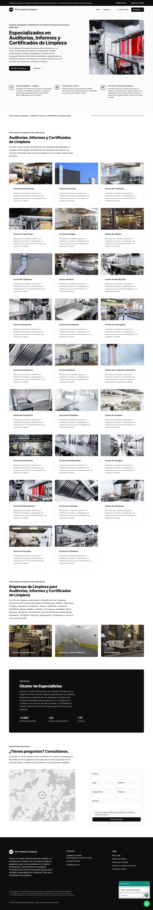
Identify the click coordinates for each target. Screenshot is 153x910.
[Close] (147, 883)
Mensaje (96, 801)
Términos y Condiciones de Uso (124, 866)
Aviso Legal (116, 855)
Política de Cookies (119, 859)
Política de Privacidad (116, 812)
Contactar (136, 9)
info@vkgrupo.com (73, 865)
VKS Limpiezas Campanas (25, 9)
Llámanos (37, 68)
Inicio (98, 9)
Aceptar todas (121, 3)
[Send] (146, 895)
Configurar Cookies (119, 869)
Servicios (106, 9)
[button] (42, 795)
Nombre (95, 774)
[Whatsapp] (147, 904)
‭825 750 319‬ (123, 9)
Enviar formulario (116, 819)
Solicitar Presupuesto (18, 68)
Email (94, 783)
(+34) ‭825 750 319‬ (73, 861)
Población (122, 792)
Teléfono (121, 783)
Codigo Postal (97, 792)
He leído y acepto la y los (115, 813)
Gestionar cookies (137, 3)
